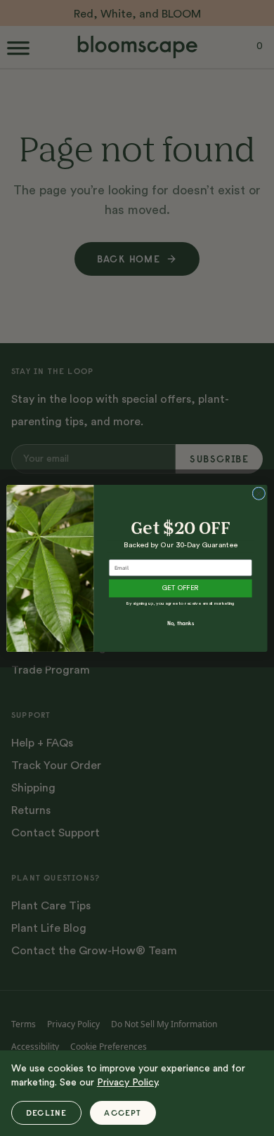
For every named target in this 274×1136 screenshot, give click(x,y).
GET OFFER (180, 588)
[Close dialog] (259, 493)
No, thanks (180, 623)
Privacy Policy (127, 1083)
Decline (46, 1112)
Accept (122, 1112)
